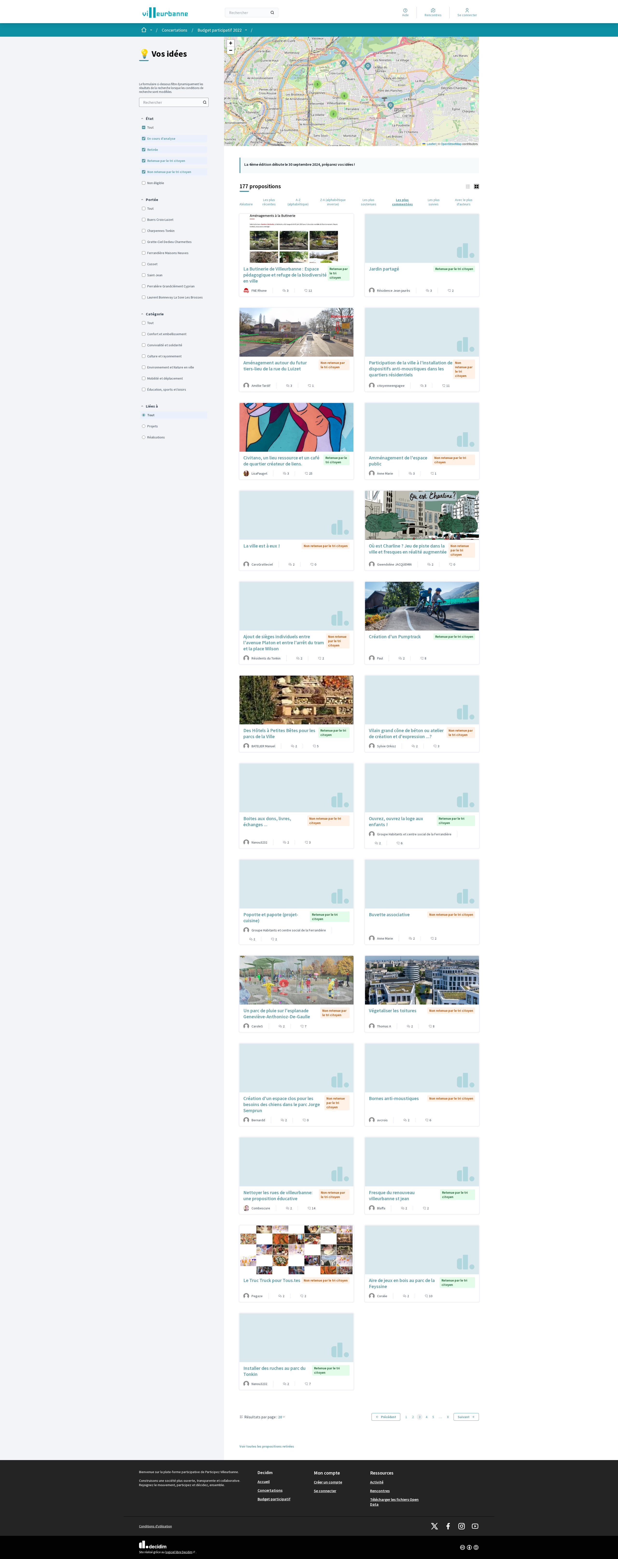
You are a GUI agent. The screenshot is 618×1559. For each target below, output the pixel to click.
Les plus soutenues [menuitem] (368, 202)
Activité (376, 1482)
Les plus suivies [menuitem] (434, 202)
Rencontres (380, 1490)
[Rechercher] (272, 12)
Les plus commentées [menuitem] (402, 202)
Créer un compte (328, 1482)
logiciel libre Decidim (180, 1552)
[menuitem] (174, 102)
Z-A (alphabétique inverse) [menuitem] (333, 202)
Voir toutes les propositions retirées (266, 1446)
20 (280, 1416)
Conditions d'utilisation (155, 1526)
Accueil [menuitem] (264, 1481)
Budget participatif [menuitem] (274, 1499)
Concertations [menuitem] (270, 1490)
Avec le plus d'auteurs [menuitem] (463, 202)
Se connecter (325, 1490)
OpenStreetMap (451, 144)
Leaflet (431, 144)
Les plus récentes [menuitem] (269, 202)
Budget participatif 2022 (219, 30)
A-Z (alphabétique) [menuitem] (298, 202)
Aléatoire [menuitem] (246, 204)
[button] (147, 118)
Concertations (174, 30)
